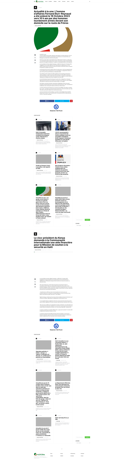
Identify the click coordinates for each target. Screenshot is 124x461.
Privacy (61, 453)
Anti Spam (82, 453)
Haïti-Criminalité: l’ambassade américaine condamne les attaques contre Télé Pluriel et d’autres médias (43, 135)
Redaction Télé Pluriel (38, 25)
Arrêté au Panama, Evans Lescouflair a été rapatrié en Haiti (43, 167)
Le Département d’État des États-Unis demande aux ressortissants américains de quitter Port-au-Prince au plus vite (62, 385)
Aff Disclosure (73, 453)
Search (87, 219)
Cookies (51, 455)
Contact (82, 455)
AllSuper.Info (44, 457)
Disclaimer (72, 455)
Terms (51, 453)
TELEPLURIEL (58, 360)
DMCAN (61, 455)
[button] (89, 1)
